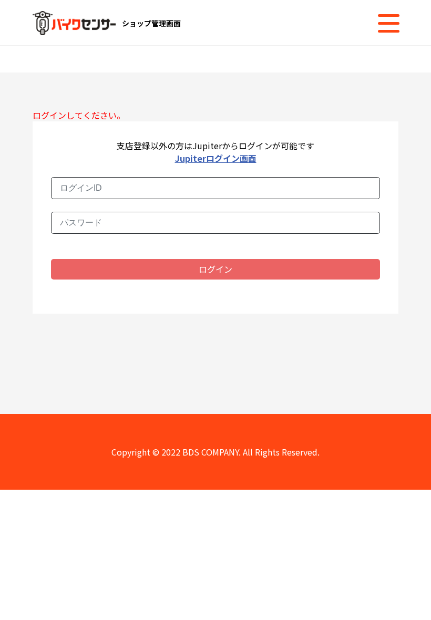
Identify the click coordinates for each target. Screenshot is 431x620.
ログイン (215, 269)
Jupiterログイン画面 (215, 158)
